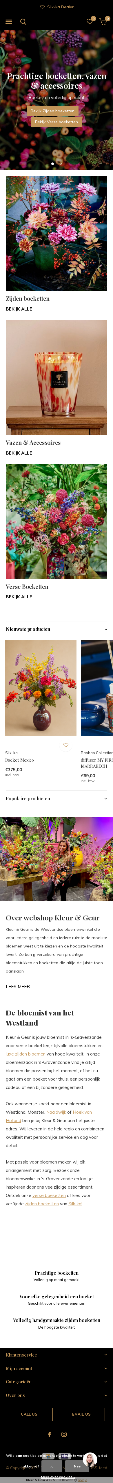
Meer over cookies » (58, 1477)
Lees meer (18, 986)
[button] (8, 22)
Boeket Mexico (19, 760)
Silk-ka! (75, 1203)
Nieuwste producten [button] (28, 629)
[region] (89, 1459)
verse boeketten (49, 1195)
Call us (29, 1414)
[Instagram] (64, 1434)
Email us (81, 1414)
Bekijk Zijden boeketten (52, 111)
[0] (103, 21)
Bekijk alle (19, 309)
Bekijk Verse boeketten (56, 121)
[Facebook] (49, 1434)
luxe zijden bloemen (25, 1054)
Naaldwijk (56, 1112)
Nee (77, 1466)
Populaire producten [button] (28, 798)
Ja (52, 1466)
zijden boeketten (42, 1203)
